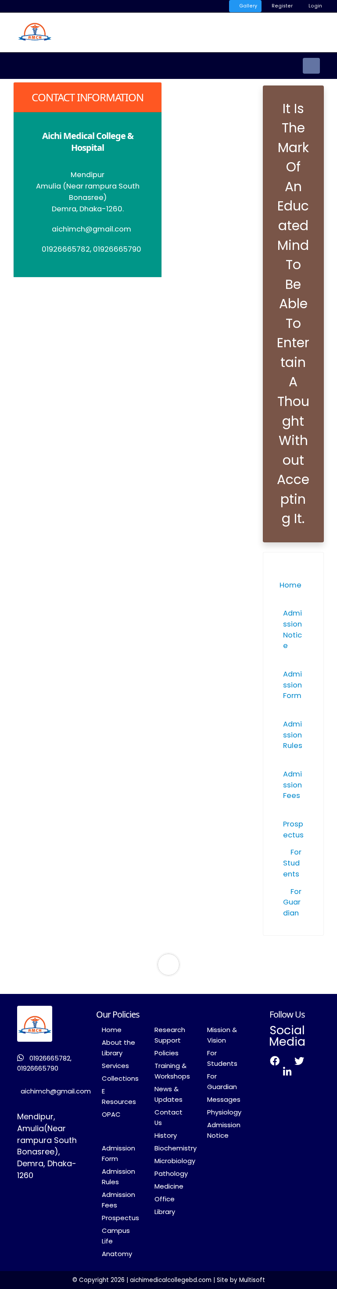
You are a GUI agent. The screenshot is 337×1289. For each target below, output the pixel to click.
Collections (120, 1078)
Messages (223, 1099)
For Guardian (292, 903)
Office (164, 1199)
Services (115, 1065)
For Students (292, 863)
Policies (166, 1053)
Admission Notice (292, 629)
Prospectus (293, 829)
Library (164, 1211)
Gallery (247, 6)
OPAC (111, 1114)
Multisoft (252, 1280)
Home (112, 1029)
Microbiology (174, 1160)
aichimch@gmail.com (56, 1091)
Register (281, 6)
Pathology (171, 1173)
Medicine (168, 1186)
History (165, 1135)
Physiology (224, 1112)
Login (314, 6)
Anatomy (117, 1253)
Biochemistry (175, 1148)
